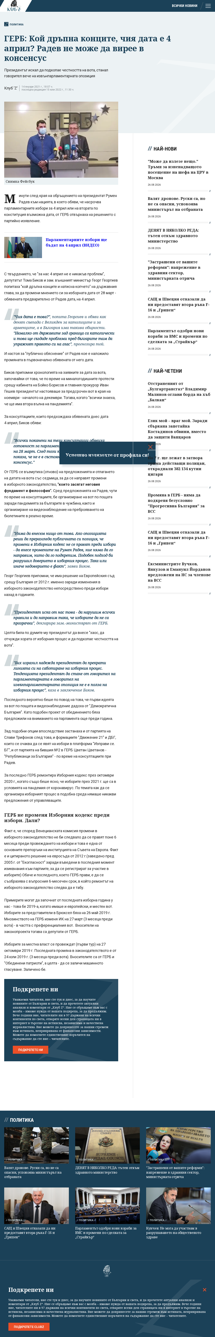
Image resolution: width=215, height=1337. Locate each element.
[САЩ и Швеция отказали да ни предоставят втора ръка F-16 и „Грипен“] (36, 1205)
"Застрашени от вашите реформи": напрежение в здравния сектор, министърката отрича (175, 1172)
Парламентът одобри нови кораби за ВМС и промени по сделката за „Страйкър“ (105, 1233)
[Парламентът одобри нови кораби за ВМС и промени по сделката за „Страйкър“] (107, 1205)
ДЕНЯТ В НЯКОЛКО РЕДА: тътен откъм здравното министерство (107, 1169)
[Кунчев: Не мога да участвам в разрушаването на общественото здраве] (178, 1205)
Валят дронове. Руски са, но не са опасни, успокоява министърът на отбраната (33, 1172)
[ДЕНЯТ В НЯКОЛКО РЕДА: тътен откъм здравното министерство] (107, 1145)
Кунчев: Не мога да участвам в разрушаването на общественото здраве (173, 1233)
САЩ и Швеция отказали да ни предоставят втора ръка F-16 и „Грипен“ (29, 1233)
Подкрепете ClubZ (29, 1327)
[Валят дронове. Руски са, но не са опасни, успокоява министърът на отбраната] (36, 1145)
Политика (17, 24)
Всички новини (184, 6)
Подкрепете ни (30, 1050)
